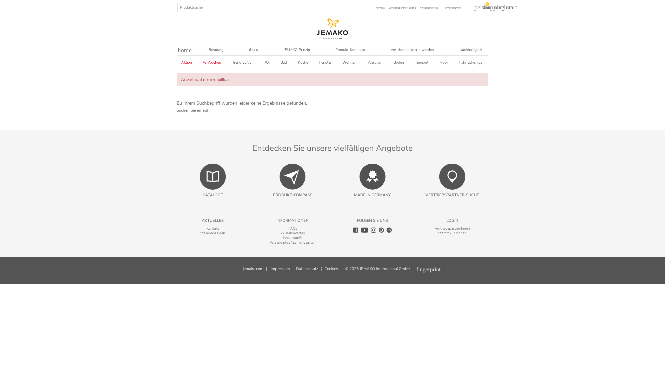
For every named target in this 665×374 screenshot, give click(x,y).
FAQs (292, 228)
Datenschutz (307, 268)
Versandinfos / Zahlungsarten (293, 242)
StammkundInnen (452, 233)
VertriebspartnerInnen (452, 228)
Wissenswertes (293, 233)
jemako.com (253, 268)
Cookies (331, 268)
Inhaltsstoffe (292, 237)
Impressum (280, 268)
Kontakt (213, 228)
